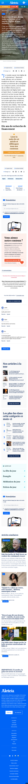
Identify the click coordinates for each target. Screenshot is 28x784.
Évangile (7, 476)
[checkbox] (3, 212)
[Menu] (4, 3)
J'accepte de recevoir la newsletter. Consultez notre (14, 213)
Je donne (13, 6)
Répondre (3, 314)
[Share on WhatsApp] (24, 71)
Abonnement (14, 739)
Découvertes (4, 10)
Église (3, 178)
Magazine (14, 737)
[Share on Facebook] (13, 71)
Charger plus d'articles (14, 403)
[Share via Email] (21, 71)
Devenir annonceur (14, 771)
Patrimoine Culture (13, 10)
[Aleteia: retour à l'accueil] (14, 2)
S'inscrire (6, 216)
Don (14, 741)
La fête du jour (9, 471)
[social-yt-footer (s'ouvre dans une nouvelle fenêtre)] (9, 756)
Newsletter (14, 733)
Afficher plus (6, 348)
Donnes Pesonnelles (14, 776)
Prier (22, 6)
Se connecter (18, 712)
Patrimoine (10, 178)
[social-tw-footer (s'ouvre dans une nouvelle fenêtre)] (15, 756)
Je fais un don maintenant (12, 260)
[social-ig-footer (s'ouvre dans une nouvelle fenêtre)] (18, 756)
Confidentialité (14, 779)
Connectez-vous (20, 295)
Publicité (14, 743)
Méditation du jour (11, 482)
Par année (14, 750)
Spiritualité (14, 724)
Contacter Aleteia (14, 773)
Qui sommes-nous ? (14, 765)
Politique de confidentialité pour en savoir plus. (14, 213)
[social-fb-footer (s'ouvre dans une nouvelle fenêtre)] (12, 756)
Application (14, 735)
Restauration (19, 178)
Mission (5, 628)
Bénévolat (5, 656)
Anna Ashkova (16, 53)
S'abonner (9, 712)
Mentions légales (14, 768)
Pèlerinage (5, 601)
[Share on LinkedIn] (16, 71)
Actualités (14, 720)
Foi (3, 574)
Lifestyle (14, 722)
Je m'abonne (5, 6)
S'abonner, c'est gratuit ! (14, 152)
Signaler (8, 314)
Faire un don (14, 763)
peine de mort (6, 540)
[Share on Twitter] (18, 71)
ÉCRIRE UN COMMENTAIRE (14, 301)
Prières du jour (9, 487)
